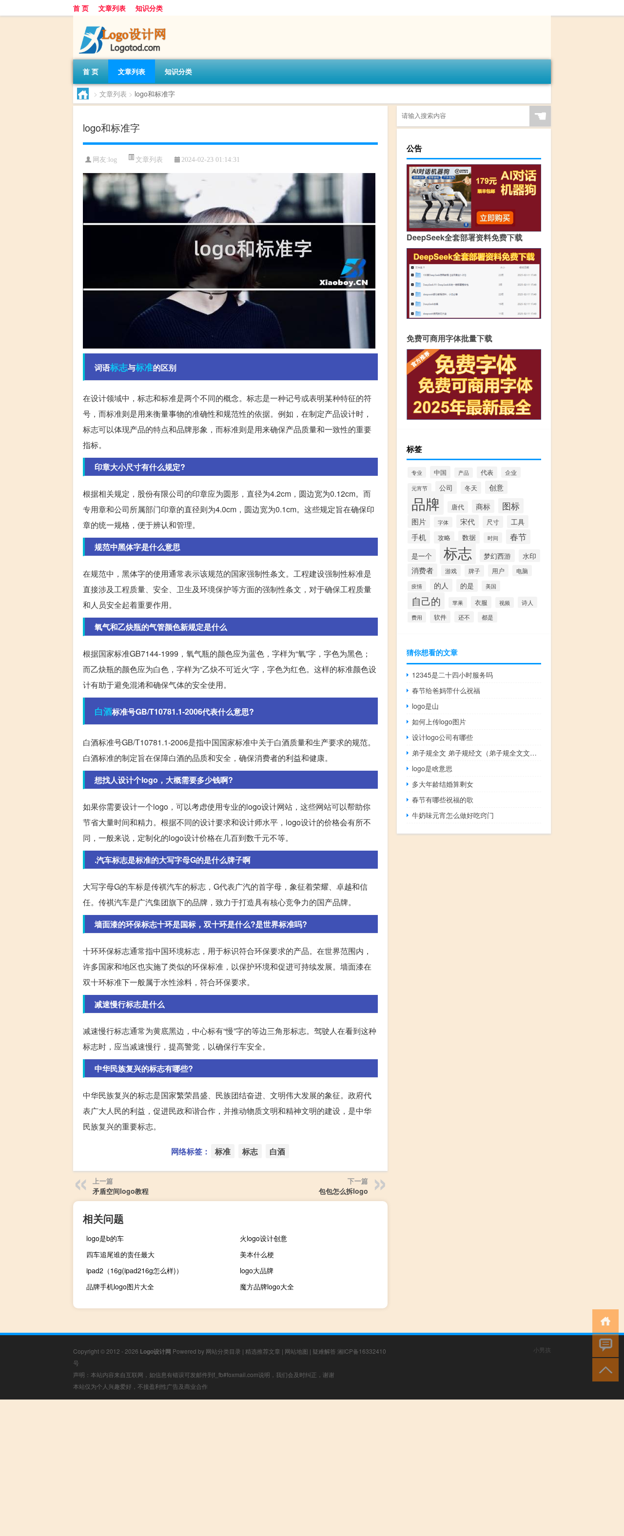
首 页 (81, 8)
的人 (441, 585)
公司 (446, 487)
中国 (440, 472)
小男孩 (542, 1349)
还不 (464, 617)
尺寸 (493, 521)
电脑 (522, 570)
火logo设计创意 (263, 1238)
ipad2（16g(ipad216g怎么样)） (134, 1270)
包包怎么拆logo (343, 1191)
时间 (493, 538)
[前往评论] (603, 1345)
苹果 (457, 602)
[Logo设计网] (124, 19)
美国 (491, 586)
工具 (518, 521)
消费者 (422, 570)
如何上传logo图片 (439, 721)
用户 (498, 570)
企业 (511, 472)
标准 (144, 367)
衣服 (481, 602)
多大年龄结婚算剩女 (442, 784)
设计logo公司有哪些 (442, 737)
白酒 (103, 711)
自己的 (426, 601)
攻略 (444, 537)
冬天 (471, 487)
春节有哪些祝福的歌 (442, 799)
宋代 (467, 521)
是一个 (421, 555)
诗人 (527, 602)
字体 (443, 522)
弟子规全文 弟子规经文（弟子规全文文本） (476, 753)
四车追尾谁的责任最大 (120, 1254)
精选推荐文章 (262, 1351)
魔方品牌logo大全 (267, 1286)
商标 (483, 506)
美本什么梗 (257, 1254)
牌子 (474, 570)
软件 (440, 617)
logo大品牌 (256, 1270)
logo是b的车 (105, 1238)
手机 (418, 537)
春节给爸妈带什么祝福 (446, 690)
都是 (487, 617)
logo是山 (425, 706)
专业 (416, 472)
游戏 (451, 570)
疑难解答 (324, 1351)
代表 (487, 472)
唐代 (457, 507)
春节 (518, 537)
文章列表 (112, 8)
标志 (119, 367)
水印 (529, 556)
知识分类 (149, 8)
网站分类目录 (223, 1351)
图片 (418, 521)
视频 (504, 602)
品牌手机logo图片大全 (120, 1286)
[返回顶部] (603, 1369)
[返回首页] (603, 1320)
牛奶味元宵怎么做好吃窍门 (453, 815)
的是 (467, 585)
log (112, 159)
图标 (511, 506)
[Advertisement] (292, 1468)
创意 (496, 487)
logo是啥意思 (432, 768)
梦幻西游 (497, 556)
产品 (463, 472)
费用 (416, 617)
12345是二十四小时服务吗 (452, 675)
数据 (469, 537)
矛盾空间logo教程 (121, 1191)
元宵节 (419, 488)
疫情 (416, 586)
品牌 (425, 503)
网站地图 (296, 1351)
